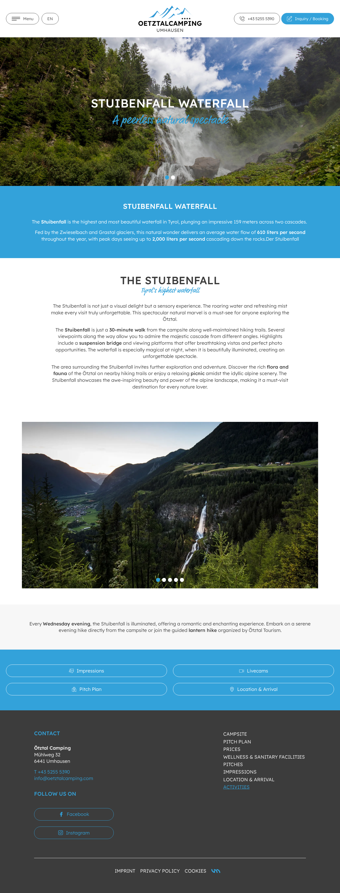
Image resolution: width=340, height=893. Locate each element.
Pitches (233, 764)
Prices (231, 749)
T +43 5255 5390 (52, 772)
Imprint (125, 871)
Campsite (235, 734)
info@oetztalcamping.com (63, 778)
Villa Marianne (215, 871)
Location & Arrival (249, 779)
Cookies (195, 871)
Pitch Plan (237, 742)
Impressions (240, 772)
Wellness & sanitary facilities (264, 757)
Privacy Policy (160, 871)
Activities (236, 787)
